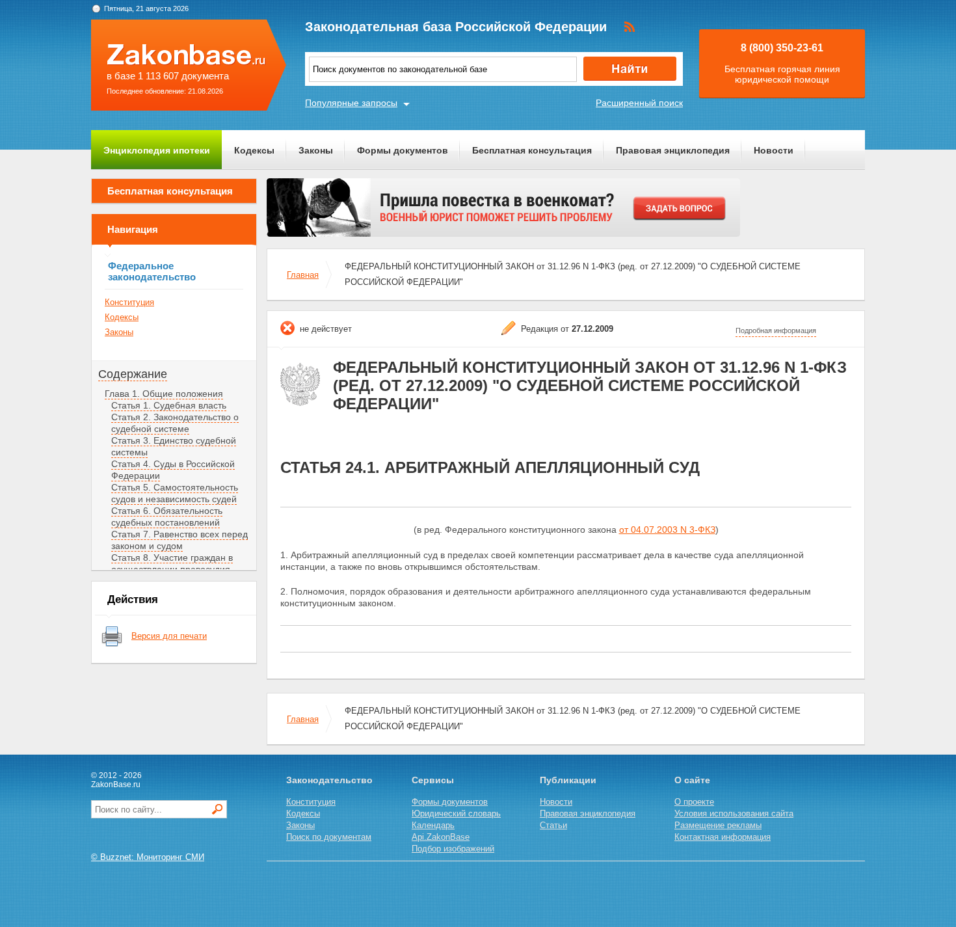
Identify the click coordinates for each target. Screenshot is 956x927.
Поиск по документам (328, 837)
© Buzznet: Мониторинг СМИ (147, 857)
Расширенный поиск (639, 103)
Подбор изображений (453, 848)
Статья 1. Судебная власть (168, 405)
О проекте (694, 802)
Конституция (129, 302)
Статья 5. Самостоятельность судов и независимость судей (174, 493)
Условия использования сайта (733, 813)
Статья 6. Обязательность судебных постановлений (166, 516)
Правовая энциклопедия (673, 150)
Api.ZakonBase (441, 837)
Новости (773, 150)
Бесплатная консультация (532, 150)
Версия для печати (169, 636)
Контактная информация (722, 837)
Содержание (132, 374)
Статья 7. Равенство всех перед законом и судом (179, 540)
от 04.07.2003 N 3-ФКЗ (667, 529)
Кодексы (254, 150)
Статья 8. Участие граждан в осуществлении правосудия (172, 563)
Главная (303, 275)
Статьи (553, 825)
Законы (316, 150)
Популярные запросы (351, 103)
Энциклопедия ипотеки (156, 150)
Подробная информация (776, 330)
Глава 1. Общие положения (164, 393)
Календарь (433, 825)
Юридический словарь (456, 813)
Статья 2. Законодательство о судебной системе (175, 423)
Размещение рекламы (718, 825)
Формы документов (402, 150)
